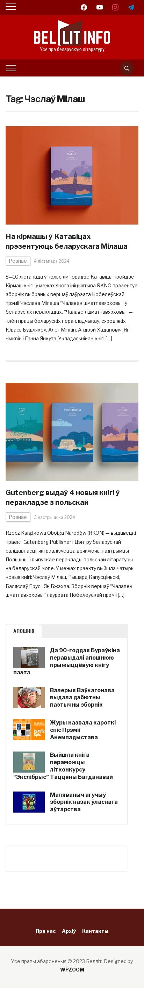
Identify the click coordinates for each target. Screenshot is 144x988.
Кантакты (95, 931)
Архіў (69, 931)
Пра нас (46, 931)
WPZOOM (72, 970)
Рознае (18, 261)
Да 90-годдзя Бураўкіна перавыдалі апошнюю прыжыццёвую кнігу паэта (66, 661)
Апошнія (24, 631)
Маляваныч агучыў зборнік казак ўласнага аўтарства (84, 802)
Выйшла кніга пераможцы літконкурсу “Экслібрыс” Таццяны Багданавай (63, 766)
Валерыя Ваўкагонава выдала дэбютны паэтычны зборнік (82, 697)
